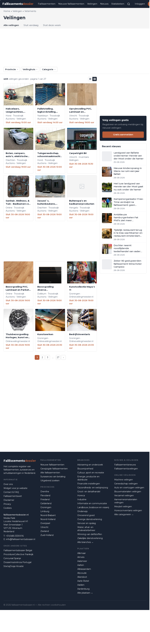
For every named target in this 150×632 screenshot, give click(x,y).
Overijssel (45, 523)
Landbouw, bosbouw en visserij (93, 507)
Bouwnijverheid (85, 468)
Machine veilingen (123, 479)
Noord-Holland (47, 519)
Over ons (8, 484)
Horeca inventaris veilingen (128, 510)
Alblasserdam (84, 569)
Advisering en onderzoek (90, 464)
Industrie (81, 499)
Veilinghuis (29, 69)
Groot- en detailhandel (88, 491)
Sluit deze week (52, 25)
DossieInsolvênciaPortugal (17, 562)
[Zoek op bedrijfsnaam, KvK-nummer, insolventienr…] (128, 4)
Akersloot (82, 577)
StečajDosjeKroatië (14, 566)
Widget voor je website (15, 488)
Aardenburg (83, 589)
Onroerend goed (85, 515)
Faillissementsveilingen (126, 468)
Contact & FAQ (11, 492)
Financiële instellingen (88, 483)
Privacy (7, 504)
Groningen (45, 507)
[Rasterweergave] (94, 79)
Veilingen (92, 3)
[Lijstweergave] (90, 79)
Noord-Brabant (48, 515)
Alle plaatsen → (85, 592)
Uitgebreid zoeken (49, 480)
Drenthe (44, 491)
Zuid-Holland (46, 535)
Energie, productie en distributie (88, 478)
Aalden (80, 585)
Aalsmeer (82, 561)
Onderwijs (82, 511)
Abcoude (82, 573)
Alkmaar (81, 553)
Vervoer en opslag (86, 523)
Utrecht (44, 527)
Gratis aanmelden (123, 134)
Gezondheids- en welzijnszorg (92, 487)
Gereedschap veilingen (126, 483)
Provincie (10, 69)
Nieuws (104, 3)
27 (58, 357)
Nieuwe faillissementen (71, 3)
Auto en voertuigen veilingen (129, 487)
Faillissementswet (13, 496)
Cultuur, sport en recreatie (90, 472)
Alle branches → (85, 542)
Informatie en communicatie (92, 503)
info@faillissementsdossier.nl (20, 539)
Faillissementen (46, 3)
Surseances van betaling (52, 476)
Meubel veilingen (123, 506)
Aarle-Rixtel (83, 581)
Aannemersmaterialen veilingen (125, 501)
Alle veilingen (11, 25)
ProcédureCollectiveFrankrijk (18, 554)
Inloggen (140, 3)
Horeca (81, 495)
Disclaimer (9, 500)
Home (7, 11)
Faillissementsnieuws (125, 464)
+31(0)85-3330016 (15, 536)
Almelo (81, 557)
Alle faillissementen (50, 472)
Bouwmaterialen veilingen (127, 491)
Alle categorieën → (124, 514)
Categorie (47, 69)
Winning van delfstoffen (89, 534)
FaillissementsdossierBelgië (18, 550)
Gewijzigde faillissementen (54, 468)
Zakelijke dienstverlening (90, 538)
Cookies (8, 508)
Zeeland (44, 531)
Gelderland (45, 503)
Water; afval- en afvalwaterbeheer (86, 529)
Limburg (44, 511)
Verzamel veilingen (124, 495)
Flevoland (45, 495)
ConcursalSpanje (12, 558)
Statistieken (117, 3)
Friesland (45, 499)
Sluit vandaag (31, 25)
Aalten (80, 565)
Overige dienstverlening (89, 519)
